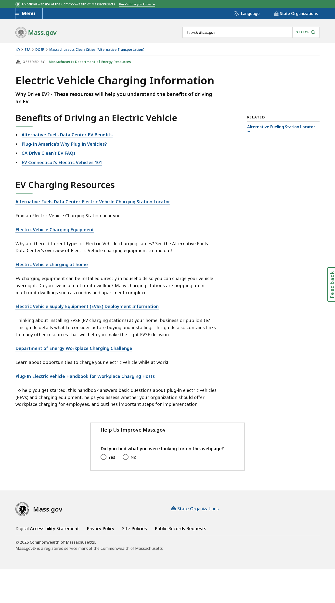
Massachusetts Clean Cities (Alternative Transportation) (96, 50)
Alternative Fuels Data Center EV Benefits (67, 135)
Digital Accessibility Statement (47, 528)
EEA (27, 50)
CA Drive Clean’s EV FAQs (49, 153)
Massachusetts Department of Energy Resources (90, 62)
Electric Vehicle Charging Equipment (54, 229)
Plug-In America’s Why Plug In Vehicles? (64, 144)
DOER (39, 50)
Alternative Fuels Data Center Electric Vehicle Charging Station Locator (92, 202)
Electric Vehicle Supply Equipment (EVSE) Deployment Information (87, 306)
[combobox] (251, 32)
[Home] (18, 49)
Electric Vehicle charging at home (51, 264)
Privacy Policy (100, 528)
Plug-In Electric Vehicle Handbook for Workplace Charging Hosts (85, 376)
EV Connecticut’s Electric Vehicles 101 (62, 162)
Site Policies (134, 528)
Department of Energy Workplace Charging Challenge (73, 348)
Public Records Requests (180, 528)
